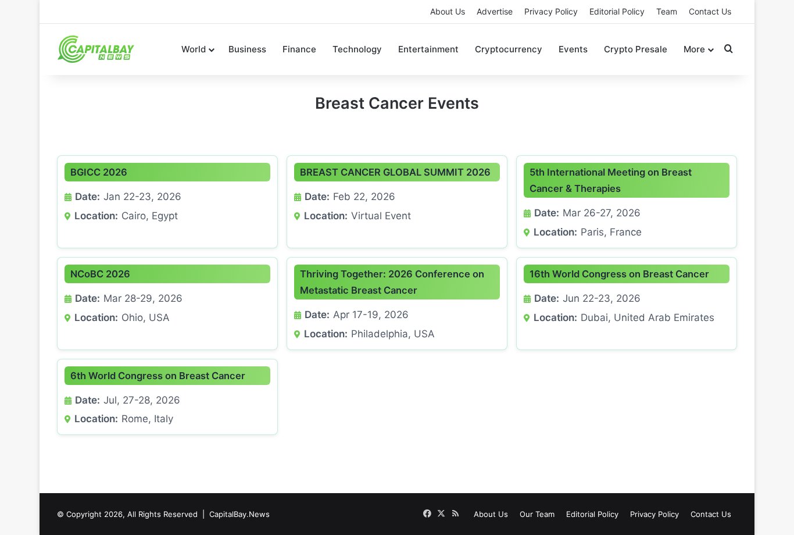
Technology (357, 49)
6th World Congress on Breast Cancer (157, 375)
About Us (447, 11)
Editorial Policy (617, 11)
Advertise (495, 11)
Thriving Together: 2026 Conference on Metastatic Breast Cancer (392, 282)
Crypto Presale (635, 49)
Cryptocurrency (508, 49)
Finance (299, 49)
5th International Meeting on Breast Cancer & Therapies (611, 180)
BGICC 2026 (98, 172)
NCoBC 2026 (100, 274)
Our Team (537, 514)
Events (573, 49)
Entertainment (428, 49)
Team (666, 11)
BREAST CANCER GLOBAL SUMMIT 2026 (395, 172)
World (193, 49)
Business (247, 49)
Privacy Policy (551, 11)
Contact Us (710, 11)
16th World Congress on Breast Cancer (619, 274)
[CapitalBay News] (96, 49)
